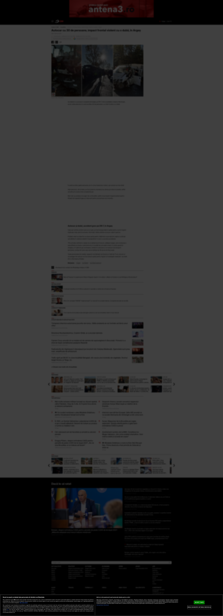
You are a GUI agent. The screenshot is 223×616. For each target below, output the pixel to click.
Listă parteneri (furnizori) (102, 605)
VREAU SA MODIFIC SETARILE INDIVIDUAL (199, 607)
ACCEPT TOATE (199, 602)
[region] (111, 605)
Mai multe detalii (24, 602)
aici (8, 609)
